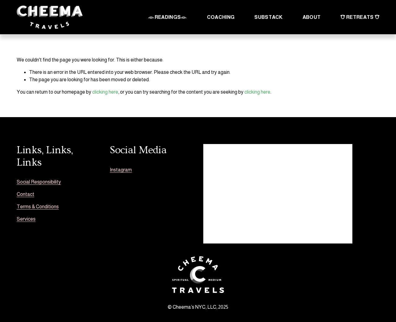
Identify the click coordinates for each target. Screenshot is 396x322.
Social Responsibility (39, 181)
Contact (25, 194)
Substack (268, 17)
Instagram (121, 169)
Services (26, 219)
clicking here (105, 92)
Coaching (221, 17)
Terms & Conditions (38, 206)
